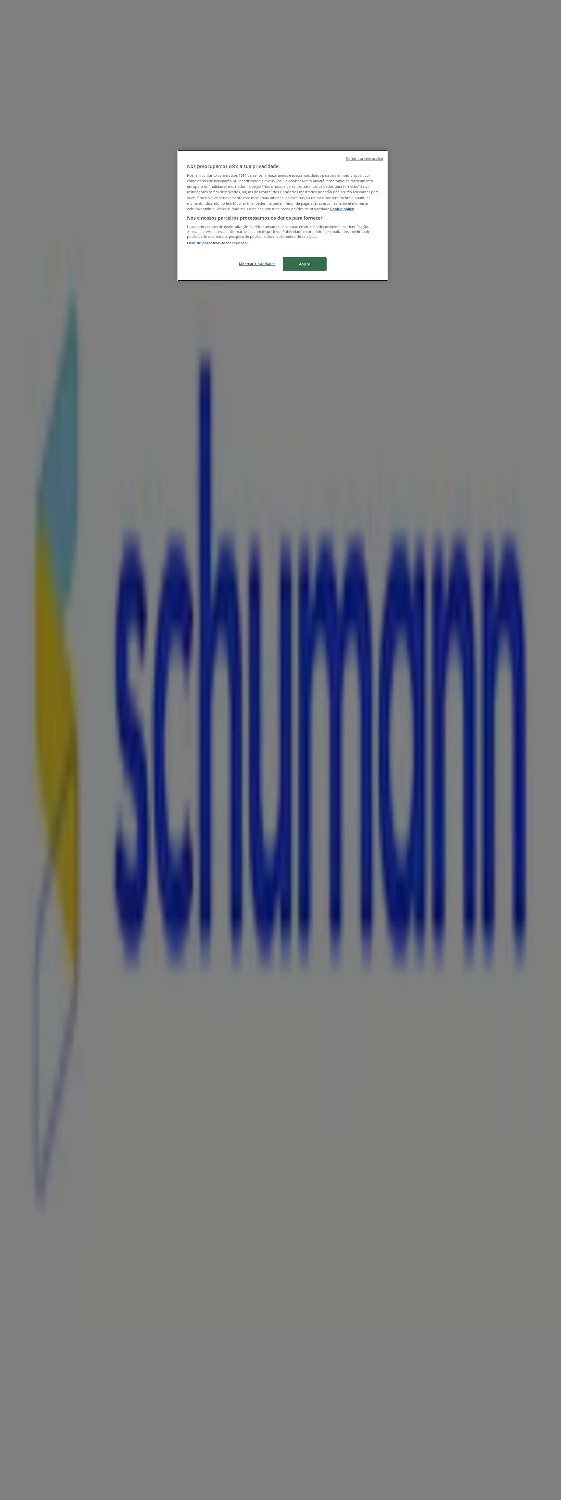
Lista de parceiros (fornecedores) (217, 242)
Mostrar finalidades (257, 263)
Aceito (304, 264)
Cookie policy (342, 208)
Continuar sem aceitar (364, 158)
